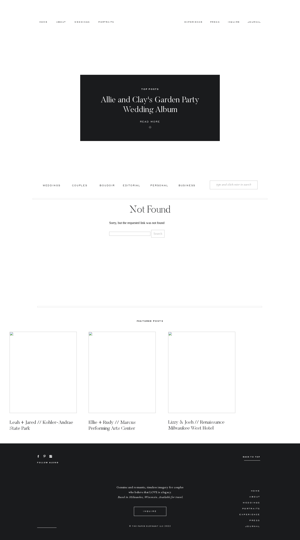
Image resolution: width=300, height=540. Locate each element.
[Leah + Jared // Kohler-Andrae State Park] (43, 372)
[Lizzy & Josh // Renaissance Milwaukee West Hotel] (201, 372)
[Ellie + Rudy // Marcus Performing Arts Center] (122, 372)
